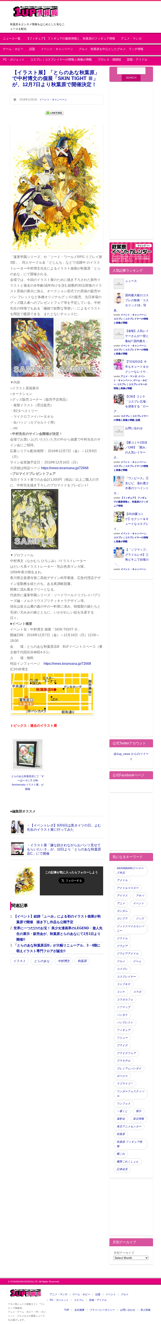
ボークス (122, 1076)
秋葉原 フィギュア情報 (129, 1144)
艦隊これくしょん (128, 1161)
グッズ (140, 918)
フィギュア (123, 1030)
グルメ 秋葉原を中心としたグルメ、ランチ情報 (112, 49)
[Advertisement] (131, 164)
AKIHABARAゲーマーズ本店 (130, 870)
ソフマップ (123, 1007)
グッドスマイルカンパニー (130, 928)
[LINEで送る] (54, 112)
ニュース (131, 281)
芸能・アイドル (137, 59)
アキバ (140, 895)
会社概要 (79, 1310)
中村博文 (64, 961)
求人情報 (145, 1310)
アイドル (122, 880)
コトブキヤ (123, 984)
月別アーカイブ (124, 1252)
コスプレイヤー (126, 976)
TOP (66, 1310)
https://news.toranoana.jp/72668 (64, 468)
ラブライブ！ (125, 1083)
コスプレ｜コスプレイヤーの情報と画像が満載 (61, 59)
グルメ (121, 961)
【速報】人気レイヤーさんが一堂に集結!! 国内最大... (137, 336)
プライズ (122, 1045)
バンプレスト (125, 1022)
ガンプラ (122, 918)
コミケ (121, 991)
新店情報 (138, 1118)
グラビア (122, 946)
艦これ (121, 1153)
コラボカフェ (125, 999)
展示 (138, 1111)
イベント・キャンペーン (57, 49)
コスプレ (122, 968)
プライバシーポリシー (102, 1310)
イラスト (19, 961)
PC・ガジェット (14, 59)
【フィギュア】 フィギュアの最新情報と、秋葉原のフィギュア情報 (70, 38)
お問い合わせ (134, 428)
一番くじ (122, 1111)
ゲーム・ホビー (13, 49)
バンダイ (122, 1014)
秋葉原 (82, 961)
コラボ (137, 991)
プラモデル (123, 1060)
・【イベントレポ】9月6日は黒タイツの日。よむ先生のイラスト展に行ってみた (64, 827)
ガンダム (122, 910)
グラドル (122, 938)
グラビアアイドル (128, 953)
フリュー (122, 1037)
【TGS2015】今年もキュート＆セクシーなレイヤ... (137, 366)
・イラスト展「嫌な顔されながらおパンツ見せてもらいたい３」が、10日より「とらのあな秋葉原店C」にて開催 (64, 849)
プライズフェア (126, 1053)
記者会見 (122, 1169)
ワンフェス (123, 1103)
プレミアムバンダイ (129, 1068)
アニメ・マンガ (131, 38)
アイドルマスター (128, 888)
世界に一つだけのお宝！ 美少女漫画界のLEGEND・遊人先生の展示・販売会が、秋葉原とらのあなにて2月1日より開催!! (58, 933)
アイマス (122, 895)
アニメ (121, 903)
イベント (138, 903)
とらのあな (42, 961)
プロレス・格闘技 (109, 59)
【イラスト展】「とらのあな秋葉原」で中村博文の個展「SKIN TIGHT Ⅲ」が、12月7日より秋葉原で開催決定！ (56, 78)
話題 (32, 49)
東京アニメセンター (129, 1126)
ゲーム (137, 961)
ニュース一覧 (12, 38)
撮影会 (121, 1118)
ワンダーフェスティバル (130, 1093)
